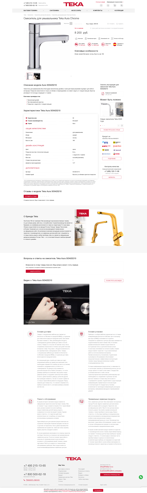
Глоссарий (81, 469)
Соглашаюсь (98, 490)
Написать (112, 177)
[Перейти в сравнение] (108, 5)
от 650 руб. (82, 45)
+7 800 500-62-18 (30, 5)
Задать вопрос (35, 271)
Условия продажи (63, 473)
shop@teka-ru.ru (106, 467)
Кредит (60, 475)
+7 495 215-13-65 (30, 3)
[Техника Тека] (73, 4)
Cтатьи (60, 481)
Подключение (62, 471)
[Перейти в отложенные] (101, 5)
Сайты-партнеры (83, 479)
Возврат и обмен (83, 475)
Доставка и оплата (64, 469)
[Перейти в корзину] (115, 5)
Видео (80, 473)
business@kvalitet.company (111, 471)
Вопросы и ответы (83, 471)
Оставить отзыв (31, 196)
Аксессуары (76, 10)
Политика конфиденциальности (66, 484)
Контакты (81, 477)
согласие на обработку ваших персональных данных (57, 490)
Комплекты (97, 10)
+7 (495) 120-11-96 (112, 171)
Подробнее (112, 158)
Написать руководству (112, 474)
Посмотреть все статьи (112, 130)
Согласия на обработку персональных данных (73, 491)
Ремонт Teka (62, 479)
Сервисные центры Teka (65, 477)
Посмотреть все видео (114, 280)
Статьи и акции (100, 2)
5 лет (106, 45)
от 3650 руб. (95, 45)
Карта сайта (103, 484)
